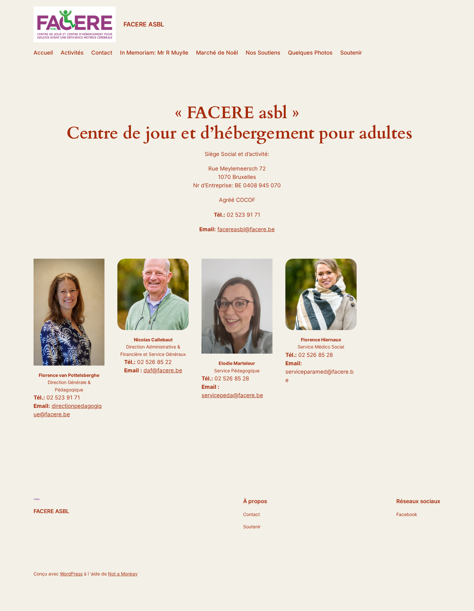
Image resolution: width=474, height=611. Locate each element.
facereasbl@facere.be (246, 229)
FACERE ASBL (143, 24)
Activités (72, 52)
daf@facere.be (162, 370)
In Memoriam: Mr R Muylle (154, 52)
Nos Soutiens (263, 52)
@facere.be (248, 395)
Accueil (43, 52)
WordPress (71, 573)
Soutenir (351, 52)
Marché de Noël (217, 52)
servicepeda (217, 395)
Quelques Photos (310, 52)
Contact (101, 52)
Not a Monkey (123, 573)
